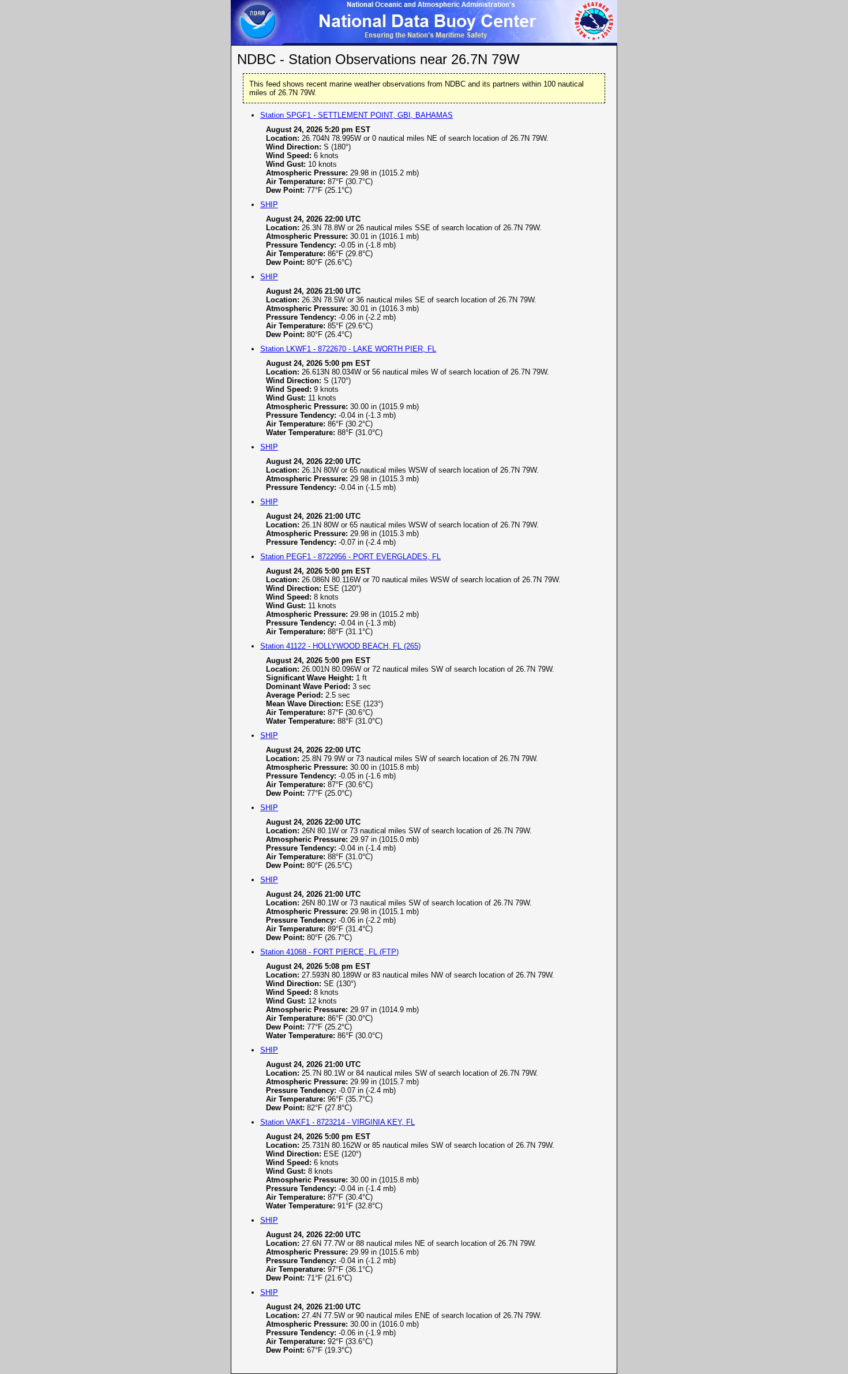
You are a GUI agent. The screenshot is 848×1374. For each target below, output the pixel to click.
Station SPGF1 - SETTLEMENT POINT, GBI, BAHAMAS (356, 115)
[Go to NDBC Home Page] (424, 42)
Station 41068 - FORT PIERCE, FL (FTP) (329, 952)
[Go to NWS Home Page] (592, 42)
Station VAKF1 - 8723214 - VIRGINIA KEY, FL (337, 1122)
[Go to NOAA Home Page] (255, 42)
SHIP (269, 204)
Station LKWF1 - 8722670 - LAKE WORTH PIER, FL (348, 349)
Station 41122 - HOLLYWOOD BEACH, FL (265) (340, 646)
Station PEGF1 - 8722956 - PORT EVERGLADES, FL (350, 556)
